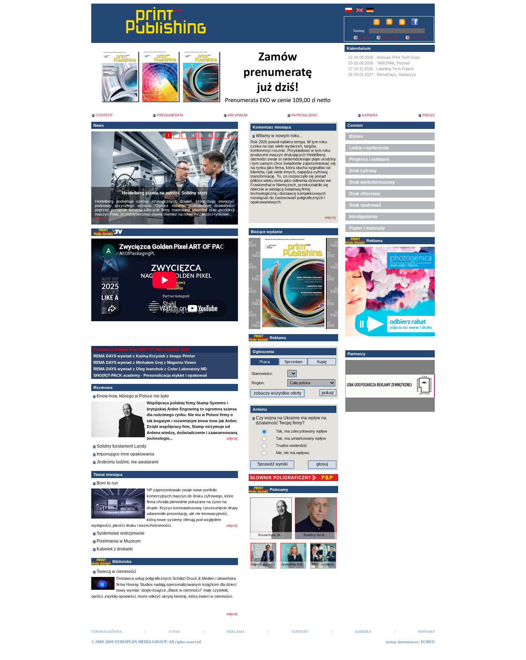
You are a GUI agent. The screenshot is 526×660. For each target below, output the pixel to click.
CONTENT (104, 115)
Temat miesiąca (107, 474)
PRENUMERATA (170, 115)
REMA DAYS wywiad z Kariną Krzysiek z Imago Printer (144, 356)
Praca (264, 362)
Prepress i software (369, 159)
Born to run (107, 483)
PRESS (428, 115)
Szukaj (358, 31)
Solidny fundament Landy (121, 446)
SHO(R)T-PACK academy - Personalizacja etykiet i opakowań (150, 375)
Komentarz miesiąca (272, 127)
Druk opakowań (365, 205)
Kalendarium (359, 48)
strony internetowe (402, 642)
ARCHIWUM (237, 115)
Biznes (356, 136)
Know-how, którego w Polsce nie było (133, 396)
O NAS (364, 37)
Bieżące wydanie (266, 232)
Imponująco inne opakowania (125, 454)
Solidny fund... (315, 535)
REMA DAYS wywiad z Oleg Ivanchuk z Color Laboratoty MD (150, 369)
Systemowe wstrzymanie (121, 533)
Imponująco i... (263, 564)
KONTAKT (418, 37)
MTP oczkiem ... (323, 566)
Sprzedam (293, 362)
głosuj (322, 464)
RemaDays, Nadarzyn (396, 74)
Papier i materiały (367, 228)
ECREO (428, 642)
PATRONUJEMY (304, 115)
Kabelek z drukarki (115, 548)
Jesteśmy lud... (293, 564)
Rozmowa (102, 387)
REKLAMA (390, 37)
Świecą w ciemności (116, 571)
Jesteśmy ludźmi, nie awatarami (128, 461)
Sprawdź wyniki (272, 464)
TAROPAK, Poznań (393, 63)
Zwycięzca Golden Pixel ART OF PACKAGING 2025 (141, 349)
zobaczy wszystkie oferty (277, 393)
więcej (100, 218)
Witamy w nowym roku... (279, 135)
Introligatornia (363, 216)
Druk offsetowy (364, 193)
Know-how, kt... (270, 535)
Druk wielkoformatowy (372, 182)
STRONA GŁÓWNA (106, 631)
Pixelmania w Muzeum (119, 541)
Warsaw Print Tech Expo (398, 57)
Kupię (322, 362)
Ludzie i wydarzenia (369, 147)
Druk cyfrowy (363, 170)
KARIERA (370, 115)
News (98, 125)
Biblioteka (121, 561)
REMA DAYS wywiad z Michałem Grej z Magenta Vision (144, 362)
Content (355, 125)
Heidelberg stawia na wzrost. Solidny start (164, 193)
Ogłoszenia (263, 352)
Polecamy (279, 489)
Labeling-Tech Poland (395, 69)
